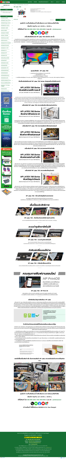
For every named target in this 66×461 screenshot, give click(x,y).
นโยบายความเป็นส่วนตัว (6, 12)
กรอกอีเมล (2, 6)
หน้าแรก (15, 4)
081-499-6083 (41, 29)
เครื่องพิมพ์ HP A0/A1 (20, 4)
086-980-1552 (31, 29)
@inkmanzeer (56, 29)
